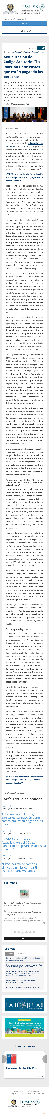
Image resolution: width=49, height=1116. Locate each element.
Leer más (24, 938)
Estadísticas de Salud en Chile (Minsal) (22, 1068)
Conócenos (24, 1091)
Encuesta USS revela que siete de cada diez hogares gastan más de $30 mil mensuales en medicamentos (22, 973)
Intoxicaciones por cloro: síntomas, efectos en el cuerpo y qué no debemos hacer (24, 966)
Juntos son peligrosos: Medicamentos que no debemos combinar (23, 959)
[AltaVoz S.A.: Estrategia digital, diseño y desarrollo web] (44, 1113)
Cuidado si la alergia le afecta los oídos (22, 987)
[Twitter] (43, 48)
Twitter (43, 48)
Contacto (40, 1094)
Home (16, 1091)
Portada (18, 52)
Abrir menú (26, 31)
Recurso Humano (38, 52)
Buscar (24, 23)
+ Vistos (9, 954)
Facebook (39, 48)
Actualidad (26, 52)
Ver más (40, 1076)
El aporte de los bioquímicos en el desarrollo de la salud (20, 981)
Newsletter (35, 1091)
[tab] (9, 954)
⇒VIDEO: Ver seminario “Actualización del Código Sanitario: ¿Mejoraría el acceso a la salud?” (24, 177)
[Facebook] (39, 48)
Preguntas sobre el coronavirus (22, 1094)
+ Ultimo (20, 954)
